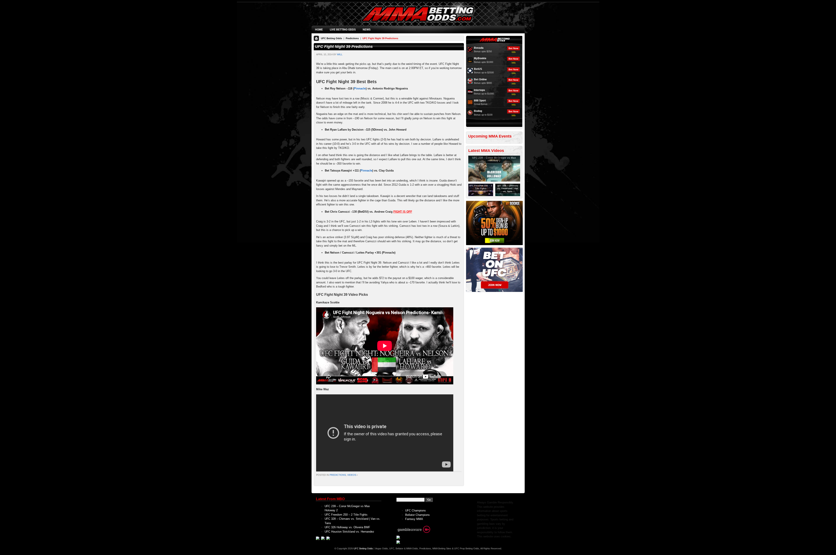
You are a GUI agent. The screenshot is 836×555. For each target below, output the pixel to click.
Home (319, 29)
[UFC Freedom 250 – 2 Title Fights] (480, 195)
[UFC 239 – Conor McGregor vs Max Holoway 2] (494, 180)
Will (339, 54)
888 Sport (480, 100)
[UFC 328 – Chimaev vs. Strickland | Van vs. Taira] (507, 195)
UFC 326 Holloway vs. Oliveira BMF (347, 527)
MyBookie (480, 58)
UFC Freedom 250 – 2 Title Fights (346, 514)
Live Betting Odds (343, 29)
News (367, 29)
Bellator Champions (417, 514)
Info (514, 52)
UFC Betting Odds (331, 38)
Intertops (479, 90)
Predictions (352, 38)
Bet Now (513, 48)
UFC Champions (415, 510)
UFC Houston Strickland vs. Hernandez (349, 531)
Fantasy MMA (414, 519)
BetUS (478, 69)
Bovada (479, 47)
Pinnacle (360, 88)
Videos (351, 475)
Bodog (478, 111)
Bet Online (480, 79)
